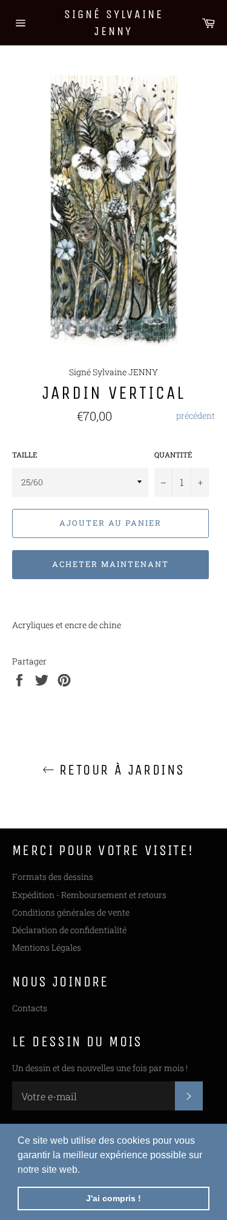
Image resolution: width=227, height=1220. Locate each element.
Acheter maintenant (110, 564)
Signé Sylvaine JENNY (113, 22)
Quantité (173, 454)
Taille (25, 454)
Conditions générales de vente (71, 912)
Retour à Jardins (119, 769)
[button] (84, 1170)
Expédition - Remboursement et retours (89, 894)
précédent (195, 415)
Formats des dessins (52, 876)
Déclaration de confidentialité (69, 930)
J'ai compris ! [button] (113, 1198)
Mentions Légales (46, 947)
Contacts (29, 1008)
